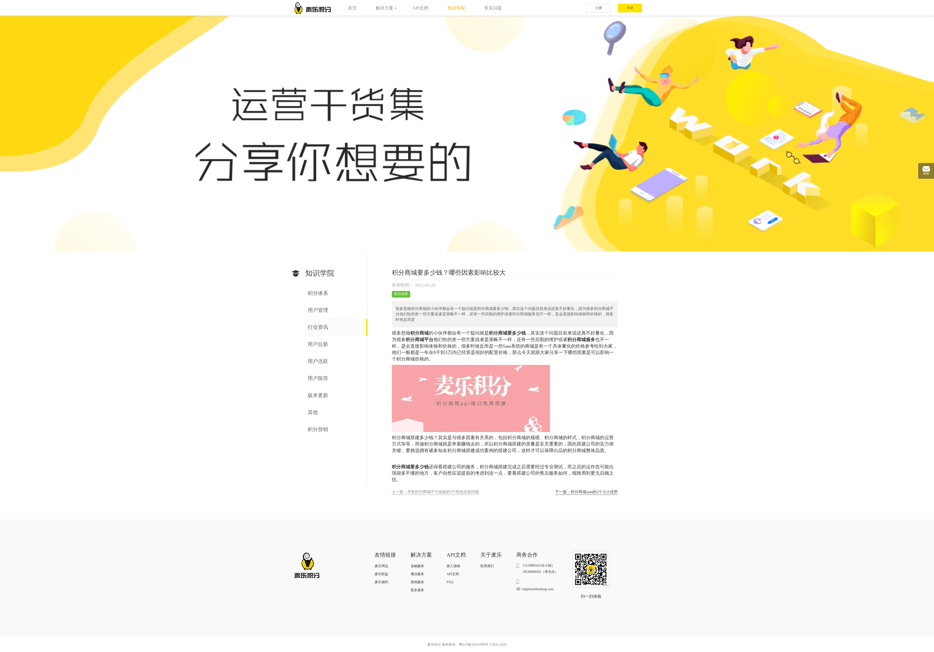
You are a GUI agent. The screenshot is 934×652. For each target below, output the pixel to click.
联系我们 (487, 566)
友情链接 (385, 555)
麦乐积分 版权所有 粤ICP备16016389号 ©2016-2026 (467, 644)
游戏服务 (417, 582)
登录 (630, 8)
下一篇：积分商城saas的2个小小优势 (586, 492)
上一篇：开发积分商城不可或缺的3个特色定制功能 (435, 492)
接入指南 (453, 566)
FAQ (450, 582)
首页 (352, 8)
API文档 (420, 8)
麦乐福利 (381, 582)
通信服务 (417, 574)
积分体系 (401, 294)
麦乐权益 (381, 574)
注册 (598, 8)
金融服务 (417, 566)
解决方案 (384, 8)
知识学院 (456, 8)
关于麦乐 (491, 555)
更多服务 (417, 590)
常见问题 (493, 8)
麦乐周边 (381, 566)
